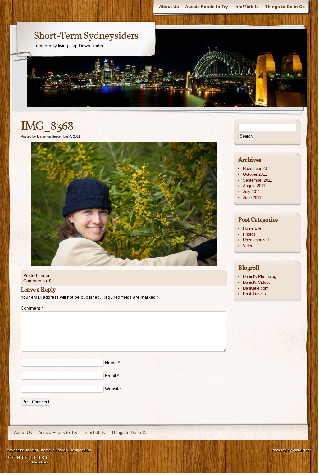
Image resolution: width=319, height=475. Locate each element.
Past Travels (254, 294)
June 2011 (252, 197)
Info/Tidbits (246, 6)
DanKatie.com (255, 288)
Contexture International (28, 459)
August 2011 (254, 185)
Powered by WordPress (291, 450)
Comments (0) (37, 280)
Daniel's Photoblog (259, 276)
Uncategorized (256, 240)
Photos (249, 234)
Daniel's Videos (257, 282)
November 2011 (257, 168)
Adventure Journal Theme (29, 450)
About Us (169, 6)
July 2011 (251, 191)
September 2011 (257, 180)
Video (248, 245)
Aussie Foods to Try (206, 6)
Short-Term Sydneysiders (86, 36)
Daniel (41, 136)
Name (111, 362)
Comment (32, 307)
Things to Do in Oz (285, 6)
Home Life (252, 228)
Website (113, 388)
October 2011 (255, 174)
